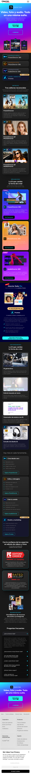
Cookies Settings (14, 763)
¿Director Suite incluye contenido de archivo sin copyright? (12, 665)
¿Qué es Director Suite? (9, 633)
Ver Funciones (9, 217)
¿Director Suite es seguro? (10, 670)
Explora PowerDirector (11, 472)
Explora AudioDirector (11, 513)
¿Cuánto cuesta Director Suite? (11, 661)
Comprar (15, 32)
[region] (15, 762)
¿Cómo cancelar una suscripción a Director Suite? (11, 675)
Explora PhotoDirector (11, 493)
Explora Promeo (9, 534)
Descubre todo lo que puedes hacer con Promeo (15, 338)
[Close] (28, 752)
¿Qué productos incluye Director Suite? (13, 651)
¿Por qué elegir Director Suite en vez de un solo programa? (11, 656)
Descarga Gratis (15, 25)
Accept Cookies (15, 771)
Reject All (15, 767)
